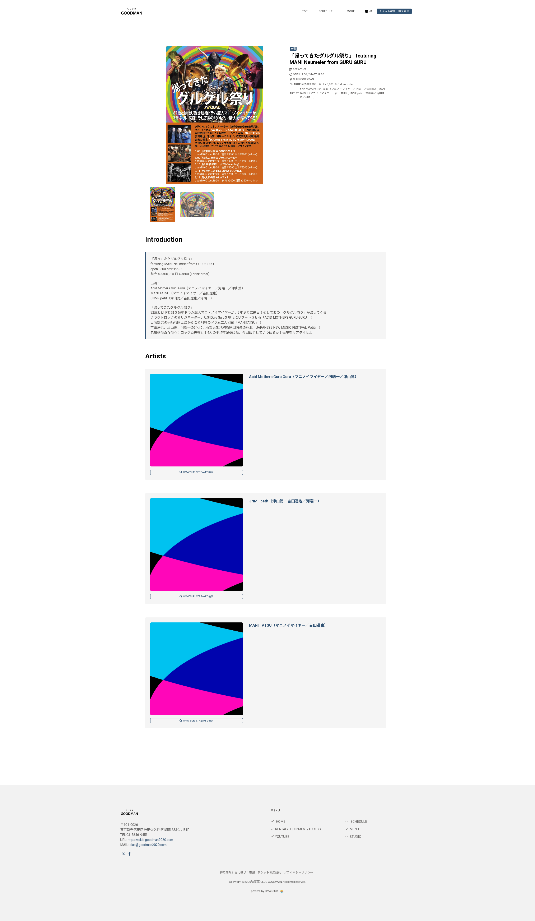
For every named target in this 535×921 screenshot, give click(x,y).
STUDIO (355, 837)
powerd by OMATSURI (265, 891)
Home (280, 822)
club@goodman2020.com (148, 845)
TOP (305, 11)
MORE (351, 11)
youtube (282, 837)
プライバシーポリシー (298, 872)
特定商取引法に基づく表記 (237, 872)
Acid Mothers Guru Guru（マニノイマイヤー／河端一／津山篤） (303, 376)
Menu (354, 829)
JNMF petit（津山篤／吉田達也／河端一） (285, 501)
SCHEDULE (326, 11)
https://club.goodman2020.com (150, 840)
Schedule (358, 822)
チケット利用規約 (269, 872)
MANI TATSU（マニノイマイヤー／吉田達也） (288, 625)
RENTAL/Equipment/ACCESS (298, 829)
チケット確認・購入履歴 (394, 11)
